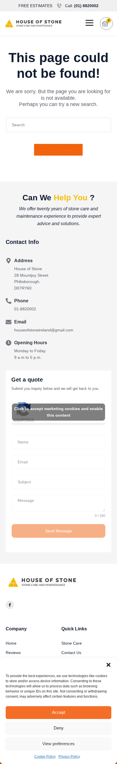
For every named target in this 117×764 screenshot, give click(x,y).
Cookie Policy (45, 757)
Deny (59, 728)
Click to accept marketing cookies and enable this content (58, 411)
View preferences (58, 743)
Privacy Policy (69, 757)
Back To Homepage (58, 150)
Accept (58, 712)
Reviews (13, 652)
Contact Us (71, 652)
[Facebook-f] (10, 605)
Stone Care (71, 643)
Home (11, 643)
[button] (108, 665)
